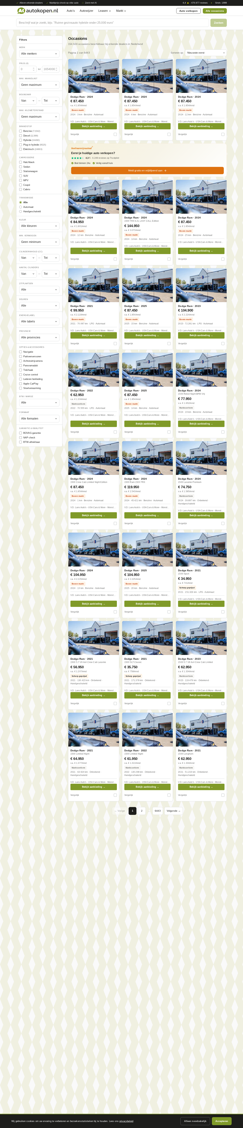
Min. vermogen (27, 235)
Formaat (24, 412)
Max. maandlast (28, 78)
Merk (22, 47)
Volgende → (174, 810)
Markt (119, 10)
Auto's (71, 10)
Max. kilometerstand (31, 110)
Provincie (25, 331)
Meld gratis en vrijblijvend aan (145, 170)
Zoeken (218, 22)
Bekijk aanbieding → (93, 126)
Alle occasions (215, 10)
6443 (158, 810)
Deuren (23, 299)
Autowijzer (86, 10)
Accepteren (221, 1121)
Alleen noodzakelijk (195, 1121)
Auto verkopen (188, 10)
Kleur (22, 220)
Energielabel (27, 315)
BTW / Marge (26, 396)
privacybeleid (126, 1121)
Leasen (103, 10)
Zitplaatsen (26, 283)
